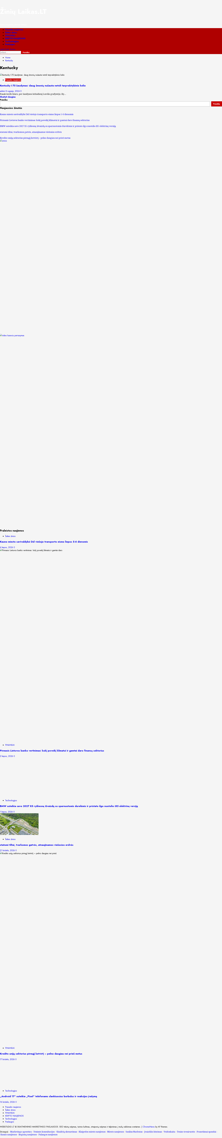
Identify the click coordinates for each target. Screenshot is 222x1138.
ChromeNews (149, 1126)
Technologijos (12, 41)
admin (3, 91)
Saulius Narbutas (134, 1131)
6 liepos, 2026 (7, 547)
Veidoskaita (169, 1131)
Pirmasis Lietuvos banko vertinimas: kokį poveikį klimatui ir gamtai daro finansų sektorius (45, 120)
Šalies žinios (11, 32)
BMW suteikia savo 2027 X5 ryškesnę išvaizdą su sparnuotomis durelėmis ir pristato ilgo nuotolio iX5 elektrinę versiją (58, 126)
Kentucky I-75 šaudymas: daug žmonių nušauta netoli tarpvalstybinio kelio (43, 85)
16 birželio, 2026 (7, 1102)
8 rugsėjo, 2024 (13, 91)
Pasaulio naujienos (14, 29)
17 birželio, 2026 (7, 1059)
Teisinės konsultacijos (44, 1131)
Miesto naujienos (115, 1131)
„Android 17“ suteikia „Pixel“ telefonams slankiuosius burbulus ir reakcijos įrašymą (48, 1096)
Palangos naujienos (48, 1134)
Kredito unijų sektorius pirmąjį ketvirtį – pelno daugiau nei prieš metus (35, 138)
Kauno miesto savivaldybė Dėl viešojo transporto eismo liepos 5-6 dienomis (36, 114)
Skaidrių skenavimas (66, 1131)
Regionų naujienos (28, 1134)
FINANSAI (10, 35)
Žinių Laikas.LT (23, 11)
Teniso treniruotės (186, 1131)
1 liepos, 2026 (6, 811)
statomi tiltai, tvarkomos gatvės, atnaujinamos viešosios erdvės (31, 132)
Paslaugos (10, 44)
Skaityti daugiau (8, 96)
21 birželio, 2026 (7, 850)
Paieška (3, 99)
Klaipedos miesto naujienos (92, 1131)
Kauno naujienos (9, 1134)
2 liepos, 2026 (7, 756)
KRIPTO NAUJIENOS (15, 38)
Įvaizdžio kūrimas (153, 1131)
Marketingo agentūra (21, 1131)
